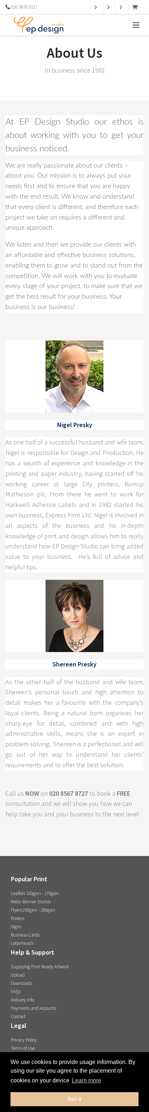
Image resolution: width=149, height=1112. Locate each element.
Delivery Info (22, 1000)
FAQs (16, 992)
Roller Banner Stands (31, 902)
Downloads (21, 983)
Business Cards (25, 935)
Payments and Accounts (33, 1008)
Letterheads (22, 943)
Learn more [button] (86, 1080)
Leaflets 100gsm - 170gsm (35, 893)
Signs (16, 927)
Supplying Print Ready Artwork (40, 967)
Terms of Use (23, 1048)
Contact (18, 1016)
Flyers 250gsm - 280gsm (33, 910)
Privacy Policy (24, 1040)
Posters (17, 918)
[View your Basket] (136, 7)
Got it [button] (74, 1099)
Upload (18, 975)
